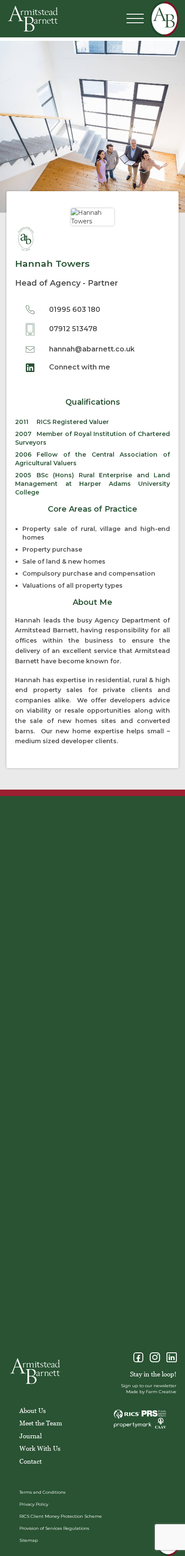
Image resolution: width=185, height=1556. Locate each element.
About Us (32, 1410)
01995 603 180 (73, 309)
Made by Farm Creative (151, 1391)
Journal (30, 1436)
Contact (30, 1461)
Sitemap (28, 1540)
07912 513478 (72, 329)
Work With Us (39, 1448)
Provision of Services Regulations (54, 1528)
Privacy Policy (33, 1504)
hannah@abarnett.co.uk (91, 349)
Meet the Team (40, 1423)
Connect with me (78, 367)
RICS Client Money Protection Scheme (60, 1516)
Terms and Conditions (42, 1492)
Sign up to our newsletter (148, 1385)
